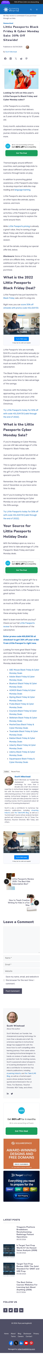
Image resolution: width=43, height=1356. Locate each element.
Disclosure (27, 1334)
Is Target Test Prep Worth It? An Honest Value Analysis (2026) (27, 1248)
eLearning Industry (14, 1073)
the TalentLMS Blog (21, 813)
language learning (22, 190)
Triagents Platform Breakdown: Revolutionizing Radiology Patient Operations (26, 1232)
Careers (21, 1336)
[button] (31, 9)
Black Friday (9, 298)
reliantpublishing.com (26, 1349)
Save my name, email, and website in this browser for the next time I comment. (22, 980)
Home (6, 1334)
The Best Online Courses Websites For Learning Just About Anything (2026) (27, 1286)
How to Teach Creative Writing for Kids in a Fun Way (19, 902)
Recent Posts (15, 771)
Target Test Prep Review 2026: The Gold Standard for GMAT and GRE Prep (28, 1268)
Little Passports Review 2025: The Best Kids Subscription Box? (23, 881)
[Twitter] (16, 1343)
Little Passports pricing (19, 226)
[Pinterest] (31, 1343)
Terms (13, 1336)
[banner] (21, 149)
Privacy (36, 1334)
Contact (29, 1336)
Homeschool (8, 23)
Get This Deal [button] (21, 153)
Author (6, 771)
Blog (19, 1334)
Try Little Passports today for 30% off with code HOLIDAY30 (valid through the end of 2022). (20, 413)
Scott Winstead (11, 52)
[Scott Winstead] (9, 784)
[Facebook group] (11, 1343)
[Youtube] (26, 1343)
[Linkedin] (21, 1343)
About (13, 1334)
